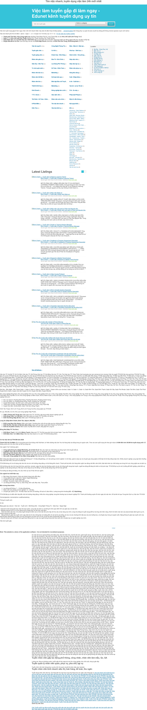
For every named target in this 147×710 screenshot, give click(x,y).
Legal (70, 152)
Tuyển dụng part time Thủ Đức (45, 697)
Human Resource (73, 164)
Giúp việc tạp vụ (74, 64)
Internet (71, 165)
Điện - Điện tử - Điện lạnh (76, 46)
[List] (82, 171)
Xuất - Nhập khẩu (74, 77)
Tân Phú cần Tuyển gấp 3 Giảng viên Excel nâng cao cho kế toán (60, 339)
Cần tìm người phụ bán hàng (49, 685)
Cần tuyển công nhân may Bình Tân (67, 680)
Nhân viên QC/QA (37, 77)
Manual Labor (72, 160)
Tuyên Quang (99, 71)
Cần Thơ (97, 55)
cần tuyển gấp (59, 707)
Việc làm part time (73, 167)
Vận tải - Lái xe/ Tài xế (75, 86)
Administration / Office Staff (76, 135)
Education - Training (74, 147)
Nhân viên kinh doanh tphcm (43, 686)
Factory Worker (73, 143)
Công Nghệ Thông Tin (58, 46)
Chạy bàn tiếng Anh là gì (80, 693)
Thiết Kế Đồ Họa (37, 86)
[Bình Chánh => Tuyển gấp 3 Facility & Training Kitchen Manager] (52, 224)
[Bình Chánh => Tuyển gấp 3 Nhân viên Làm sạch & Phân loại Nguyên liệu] (55, 208)
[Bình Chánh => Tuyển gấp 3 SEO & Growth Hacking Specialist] (51, 290)
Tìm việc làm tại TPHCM (78, 676)
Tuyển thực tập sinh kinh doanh (48, 702)
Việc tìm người (36, 46)
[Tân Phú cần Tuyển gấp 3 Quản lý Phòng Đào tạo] (47, 322)
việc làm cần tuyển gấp (91, 707)
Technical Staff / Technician (76, 112)
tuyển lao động (43, 707)
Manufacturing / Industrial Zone (77, 117)
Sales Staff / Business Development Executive (81, 115)
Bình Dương (99, 52)
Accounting (72, 126)
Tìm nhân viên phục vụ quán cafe (90, 688)
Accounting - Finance (74, 149)
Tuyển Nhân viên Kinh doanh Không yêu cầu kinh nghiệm (70, 686)
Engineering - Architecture (75, 146)
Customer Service (73, 123)
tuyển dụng (51, 707)
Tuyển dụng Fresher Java (71, 699)
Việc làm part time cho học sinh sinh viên (63, 696)
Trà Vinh (97, 69)
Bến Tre (97, 51)
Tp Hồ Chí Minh (101, 68)
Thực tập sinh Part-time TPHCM (54, 700)
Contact (113, 528)
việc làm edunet (42, 676)
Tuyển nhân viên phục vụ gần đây (82, 691)
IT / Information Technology (76, 133)
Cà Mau (97, 54)
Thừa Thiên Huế (100, 65)
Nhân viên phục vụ (75, 68)
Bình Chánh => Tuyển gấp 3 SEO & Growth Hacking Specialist (60, 291)
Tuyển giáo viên (36, 50)
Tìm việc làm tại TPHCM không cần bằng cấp (57, 677)
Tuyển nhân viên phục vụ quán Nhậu (97, 690)
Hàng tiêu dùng (74, 73)
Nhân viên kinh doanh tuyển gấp (85, 685)
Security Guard (73, 144)
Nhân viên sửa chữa (57, 99)
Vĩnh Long (98, 72)
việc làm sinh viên (58, 674)
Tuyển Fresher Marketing (102, 697)
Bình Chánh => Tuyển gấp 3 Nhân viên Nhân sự (55, 194)
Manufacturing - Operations (76, 159)
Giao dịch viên (55, 95)
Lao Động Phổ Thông (58, 64)
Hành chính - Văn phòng (76, 55)
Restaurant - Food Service (75, 151)
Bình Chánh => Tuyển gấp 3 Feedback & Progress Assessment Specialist (63, 242)
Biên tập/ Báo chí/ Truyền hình (60, 81)
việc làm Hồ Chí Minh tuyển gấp (67, 709)
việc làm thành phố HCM (102, 673)
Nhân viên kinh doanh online (71, 688)
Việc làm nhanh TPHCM (104, 677)
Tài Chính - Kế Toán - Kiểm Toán (41, 99)
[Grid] (85, 171)
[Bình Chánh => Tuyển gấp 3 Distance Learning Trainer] (49, 177)
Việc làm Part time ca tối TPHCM (86, 696)
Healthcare (72, 162)
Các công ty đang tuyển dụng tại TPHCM (83, 677)
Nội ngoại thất (73, 104)
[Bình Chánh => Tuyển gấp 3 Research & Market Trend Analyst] (51, 258)
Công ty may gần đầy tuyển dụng (72, 679)
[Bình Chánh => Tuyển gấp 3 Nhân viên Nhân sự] (47, 192)
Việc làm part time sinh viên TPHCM (85, 694)
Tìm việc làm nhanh (57, 104)
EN (70, 108)
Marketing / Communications (76, 128)
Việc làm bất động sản (84, 674)
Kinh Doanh (35, 90)
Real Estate (72, 122)
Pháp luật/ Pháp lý (74, 95)
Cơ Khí (53, 50)
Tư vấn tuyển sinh (37, 68)
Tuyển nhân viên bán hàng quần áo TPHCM (72, 683)
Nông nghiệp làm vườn (58, 90)
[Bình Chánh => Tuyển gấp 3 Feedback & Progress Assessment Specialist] (55, 240)
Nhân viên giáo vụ (37, 59)
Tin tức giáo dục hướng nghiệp (65, 34)
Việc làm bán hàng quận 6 (67, 685)
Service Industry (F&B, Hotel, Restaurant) (79, 125)
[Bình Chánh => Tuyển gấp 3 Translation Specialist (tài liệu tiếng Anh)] (53, 306)
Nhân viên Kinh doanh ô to (54, 688)
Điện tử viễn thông (75, 99)
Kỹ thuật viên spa (56, 77)
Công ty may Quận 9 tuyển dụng (88, 680)
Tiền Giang (98, 66)
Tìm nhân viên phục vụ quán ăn (47, 690)
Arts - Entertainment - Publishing (77, 138)
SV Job (66, 674)
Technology (72, 156)
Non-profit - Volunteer (74, 157)
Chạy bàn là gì (55, 693)
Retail (70, 154)
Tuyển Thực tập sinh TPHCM (98, 699)
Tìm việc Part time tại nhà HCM (41, 696)
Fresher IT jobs (83, 699)
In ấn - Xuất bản (74, 81)
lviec (70, 674)
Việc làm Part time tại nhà (104, 694)
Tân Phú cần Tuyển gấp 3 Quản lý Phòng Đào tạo (56, 323)
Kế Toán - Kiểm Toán (57, 68)
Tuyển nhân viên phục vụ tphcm (61, 691)
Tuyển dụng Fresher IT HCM (86, 697)
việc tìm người (80, 707)
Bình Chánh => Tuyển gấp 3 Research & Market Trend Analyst (59, 259)
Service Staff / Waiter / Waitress (77, 118)
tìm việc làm (37, 674)
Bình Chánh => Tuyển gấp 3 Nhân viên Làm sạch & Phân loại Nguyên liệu (63, 210)
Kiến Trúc (35, 108)
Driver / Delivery (73, 130)
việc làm (44, 674)
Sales (70, 113)
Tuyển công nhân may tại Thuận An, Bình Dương (67, 682)
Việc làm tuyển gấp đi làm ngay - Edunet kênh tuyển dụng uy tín (66, 13)
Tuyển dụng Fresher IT (62, 697)
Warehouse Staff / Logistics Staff (77, 120)
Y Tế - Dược (35, 95)
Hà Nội (98, 58)
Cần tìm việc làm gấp (64, 676)
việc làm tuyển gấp (69, 707)
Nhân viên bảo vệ (37, 73)
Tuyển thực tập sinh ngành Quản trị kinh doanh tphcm (80, 700)
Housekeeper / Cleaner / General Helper (79, 136)
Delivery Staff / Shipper (75, 141)
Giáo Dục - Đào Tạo (37, 64)
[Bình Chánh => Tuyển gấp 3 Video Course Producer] (48, 274)
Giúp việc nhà (73, 59)
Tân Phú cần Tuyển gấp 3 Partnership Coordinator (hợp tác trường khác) (62, 355)
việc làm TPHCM (53, 709)
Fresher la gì (73, 697)
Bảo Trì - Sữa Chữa (57, 59)
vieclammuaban (68, 31)
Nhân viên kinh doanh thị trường (98, 686)
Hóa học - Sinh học (75, 50)
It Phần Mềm (35, 104)
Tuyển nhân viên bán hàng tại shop (48, 683)
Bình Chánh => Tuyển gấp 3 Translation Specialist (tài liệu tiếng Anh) (61, 307)
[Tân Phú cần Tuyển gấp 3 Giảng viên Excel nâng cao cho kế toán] (52, 338)
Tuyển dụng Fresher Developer (53, 699)
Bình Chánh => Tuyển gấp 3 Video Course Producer (56, 275)
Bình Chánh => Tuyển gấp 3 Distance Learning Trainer (57, 178)
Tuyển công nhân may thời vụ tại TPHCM (95, 679)
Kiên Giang (98, 60)
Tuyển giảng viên (37, 55)
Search (111, 24)
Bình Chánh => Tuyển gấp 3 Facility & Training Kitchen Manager (60, 226)
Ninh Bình (98, 61)
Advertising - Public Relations (76, 110)
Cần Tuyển (35, 707)
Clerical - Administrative (75, 139)
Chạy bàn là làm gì (66, 693)
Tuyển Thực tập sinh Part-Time (68, 702)
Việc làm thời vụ (56, 108)
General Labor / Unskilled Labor (77, 131)
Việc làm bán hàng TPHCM (91, 682)
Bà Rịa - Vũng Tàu (101, 49)
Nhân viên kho (36, 81)
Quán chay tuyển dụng (95, 693)
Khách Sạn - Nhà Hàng (58, 55)
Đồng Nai (98, 57)
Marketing (54, 73)
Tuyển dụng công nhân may (44, 682)
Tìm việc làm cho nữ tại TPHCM (95, 676)
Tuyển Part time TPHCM (66, 694)
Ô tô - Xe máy (73, 90)
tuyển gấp (50, 674)
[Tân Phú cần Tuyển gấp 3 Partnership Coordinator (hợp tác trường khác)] (54, 353)
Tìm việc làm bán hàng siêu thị (96, 683)
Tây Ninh (97, 63)
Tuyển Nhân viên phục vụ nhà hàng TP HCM (71, 690)
